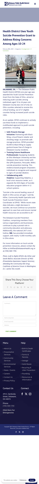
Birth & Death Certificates (27, 349)
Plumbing (26, 373)
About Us (7, 348)
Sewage (25, 360)
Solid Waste (26, 364)
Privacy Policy (9, 380)
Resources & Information (27, 378)
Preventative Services (9, 353)
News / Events (9, 370)
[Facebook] (22, 394)
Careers (7, 373)
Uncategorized (25, 49)
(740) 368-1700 (8, 406)
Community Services (8, 359)
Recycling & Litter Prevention (28, 368)
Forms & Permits (25, 355)
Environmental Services (10, 365)
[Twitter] (26, 394)
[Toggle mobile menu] (35, 4)
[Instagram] (30, 394)
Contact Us (8, 377)
